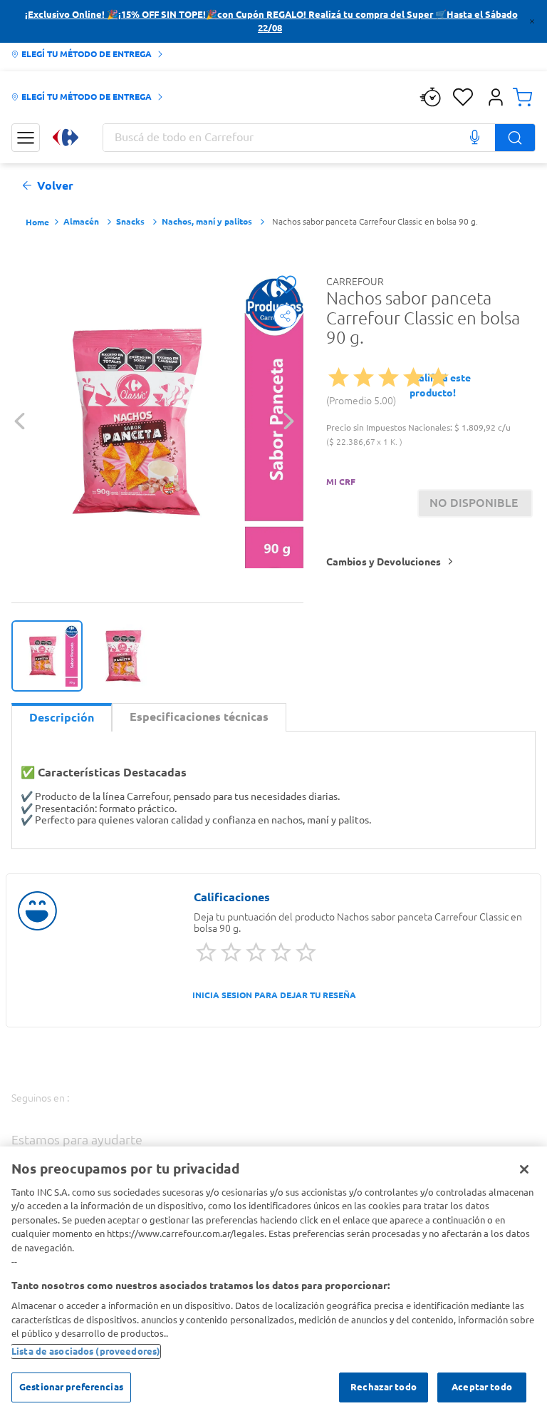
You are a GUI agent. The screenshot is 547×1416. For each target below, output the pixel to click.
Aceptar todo (482, 1386)
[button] (495, 97)
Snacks (130, 221)
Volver (55, 186)
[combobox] (319, 137)
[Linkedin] (239, 1112)
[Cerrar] (524, 1169)
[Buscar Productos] (515, 137)
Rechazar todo (383, 1386)
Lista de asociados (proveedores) (85, 1351)
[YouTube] (200, 1114)
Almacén (81, 221)
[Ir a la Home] (65, 137)
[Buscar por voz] (474, 138)
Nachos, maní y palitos (207, 221)
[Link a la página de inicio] (37, 223)
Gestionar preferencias (71, 1386)
